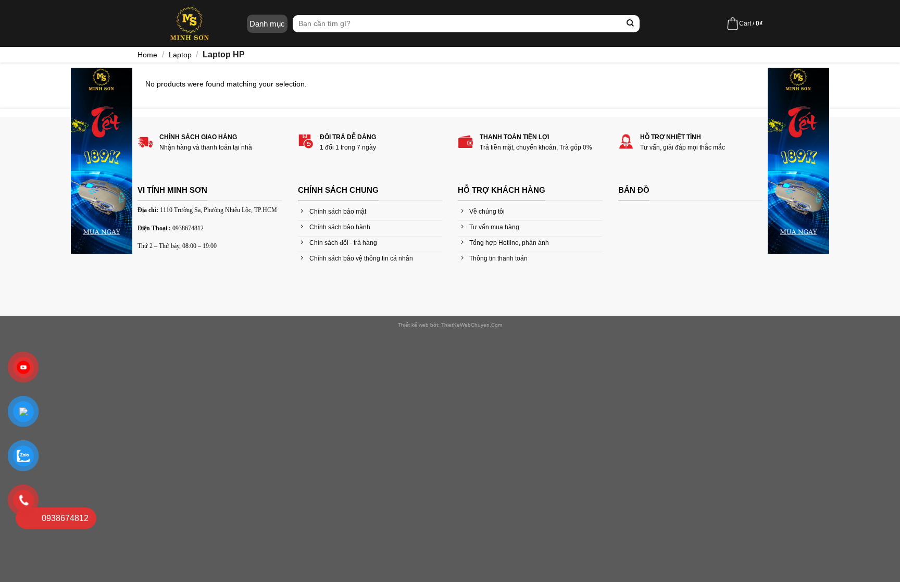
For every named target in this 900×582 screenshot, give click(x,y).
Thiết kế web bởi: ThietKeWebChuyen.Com (450, 325)
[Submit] (630, 23)
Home (147, 55)
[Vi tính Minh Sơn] (190, 23)
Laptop (180, 55)
